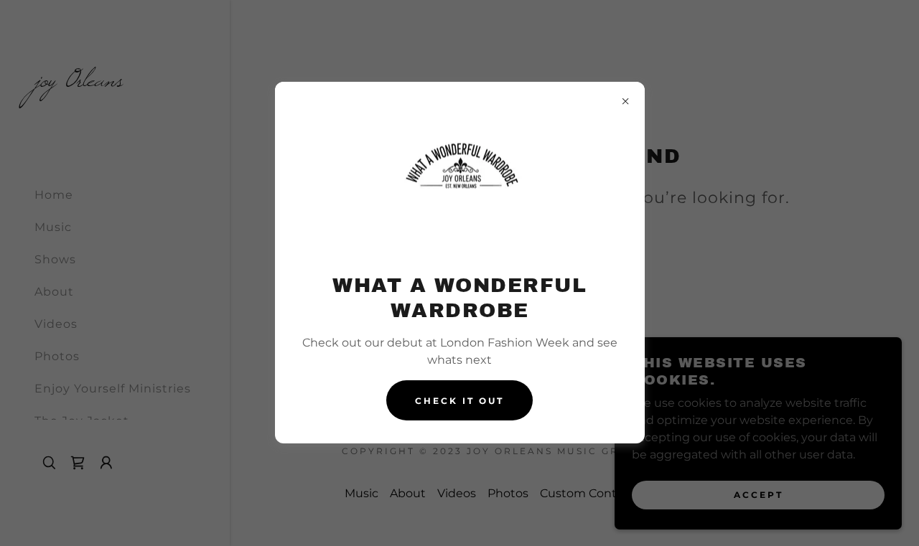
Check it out (459, 400)
